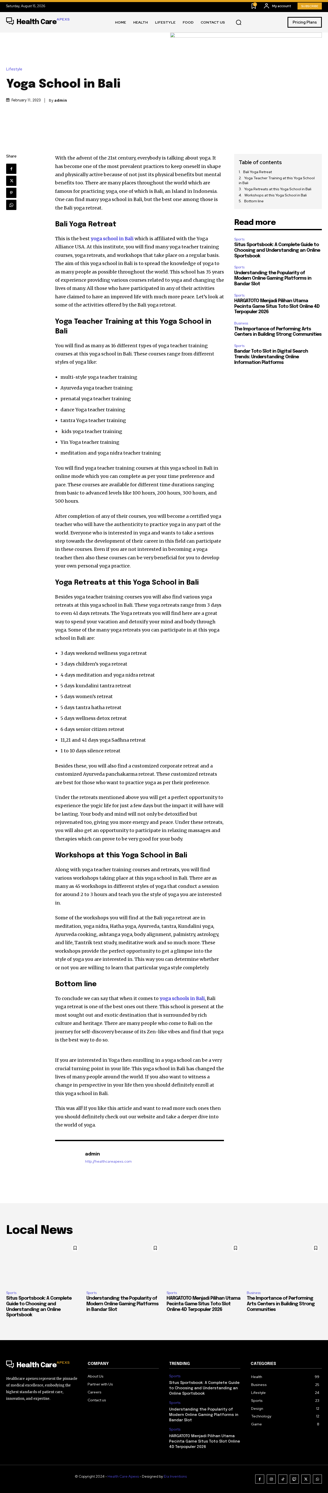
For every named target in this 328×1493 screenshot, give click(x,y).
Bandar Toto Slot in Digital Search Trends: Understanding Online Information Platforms (271, 357)
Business (241, 323)
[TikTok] (282, 1479)
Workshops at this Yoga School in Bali (276, 195)
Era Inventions (175, 1476)
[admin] (67, 1157)
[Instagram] (271, 1479)
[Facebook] (11, 169)
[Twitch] (294, 1479)
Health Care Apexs (123, 1476)
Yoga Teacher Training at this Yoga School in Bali (277, 180)
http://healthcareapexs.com (108, 1161)
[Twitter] (11, 181)
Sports (239, 239)
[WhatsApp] (11, 205)
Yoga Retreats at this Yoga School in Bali (278, 189)
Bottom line (254, 201)
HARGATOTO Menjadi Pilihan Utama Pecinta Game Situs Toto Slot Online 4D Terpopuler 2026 (277, 306)
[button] (238, 22)
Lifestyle (14, 69)
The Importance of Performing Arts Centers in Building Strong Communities (281, 1304)
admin (60, 100)
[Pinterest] (11, 193)
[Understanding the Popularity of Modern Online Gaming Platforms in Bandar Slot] (123, 1264)
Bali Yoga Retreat (257, 172)
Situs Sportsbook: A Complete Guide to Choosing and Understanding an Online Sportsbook (277, 250)
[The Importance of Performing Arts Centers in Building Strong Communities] (284, 1264)
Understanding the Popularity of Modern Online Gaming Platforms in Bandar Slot (272, 278)
